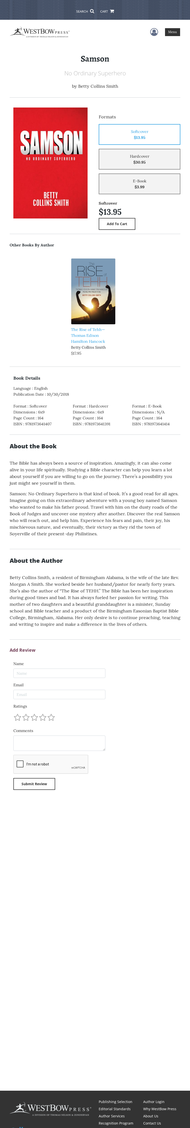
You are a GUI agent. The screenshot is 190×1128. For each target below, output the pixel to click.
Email (18, 684)
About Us (150, 1116)
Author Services (112, 1116)
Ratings (20, 706)
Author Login (154, 1101)
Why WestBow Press (159, 1108)
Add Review (22, 650)
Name (18, 663)
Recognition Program (116, 1123)
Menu (172, 32)
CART (104, 11)
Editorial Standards (115, 1108)
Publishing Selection (115, 1101)
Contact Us (152, 1123)
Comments (23, 730)
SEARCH (82, 11)
